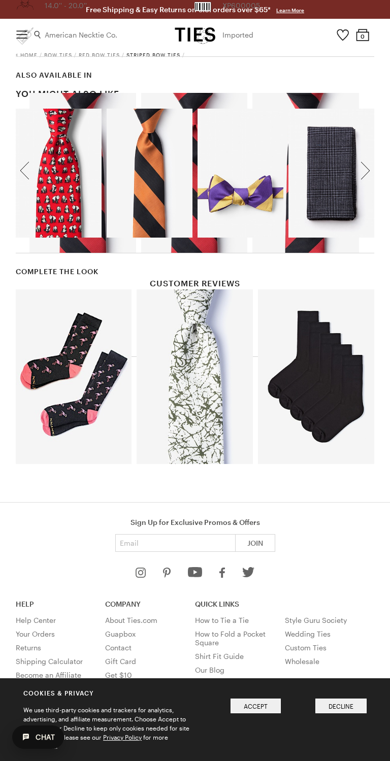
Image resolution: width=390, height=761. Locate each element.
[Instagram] (142, 575)
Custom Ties (306, 647)
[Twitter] (248, 575)
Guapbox (120, 634)
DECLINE (341, 706)
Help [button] (25, 604)
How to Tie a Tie (222, 620)
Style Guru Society (316, 620)
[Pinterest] (168, 575)
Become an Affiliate (48, 675)
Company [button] (123, 604)
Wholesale (302, 661)
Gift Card (120, 661)
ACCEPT (256, 706)
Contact (118, 647)
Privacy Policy (122, 737)
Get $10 (118, 675)
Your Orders (35, 634)
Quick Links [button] (217, 604)
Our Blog (209, 670)
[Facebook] (222, 575)
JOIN (255, 543)
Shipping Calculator (49, 661)
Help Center (36, 620)
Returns (28, 647)
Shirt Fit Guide (219, 656)
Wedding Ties (308, 634)
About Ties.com (131, 620)
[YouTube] (196, 575)
